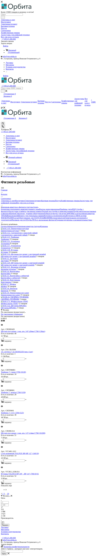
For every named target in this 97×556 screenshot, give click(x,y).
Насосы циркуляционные (49, 209)
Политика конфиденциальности (16, 547)
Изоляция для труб (19, 220)
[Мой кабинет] (2, 121)
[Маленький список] (2, 321)
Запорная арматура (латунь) (29, 226)
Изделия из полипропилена (55, 216)
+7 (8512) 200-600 (9, 39)
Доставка (4, 527)
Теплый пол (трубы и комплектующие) (57, 211)
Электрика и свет (8, 201)
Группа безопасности (9, 226)
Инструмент (20, 201)
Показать (5, 525)
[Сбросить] (2, 522)
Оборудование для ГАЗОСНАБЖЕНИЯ (34, 218)
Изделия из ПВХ (73, 216)
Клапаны (44, 226)
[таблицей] (6, 319)
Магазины (5, 530)
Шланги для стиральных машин (31, 216)
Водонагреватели (58, 218)
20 (8, 494)
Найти (4, 554)
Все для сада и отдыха (25, 203)
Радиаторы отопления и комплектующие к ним (20, 209)
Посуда (58, 201)
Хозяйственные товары (70, 201)
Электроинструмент (33, 201)
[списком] (3, 319)
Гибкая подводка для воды (55, 214)
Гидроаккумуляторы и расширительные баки (74, 220)
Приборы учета (66, 209)
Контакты (5, 534)
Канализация (12, 216)
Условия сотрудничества (11, 532)
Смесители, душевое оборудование (30, 214)
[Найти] (3, 17)
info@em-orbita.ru (10, 56)
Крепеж (13, 214)
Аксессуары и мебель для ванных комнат (25, 211)
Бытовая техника (48, 201)
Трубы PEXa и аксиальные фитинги (41, 220)
